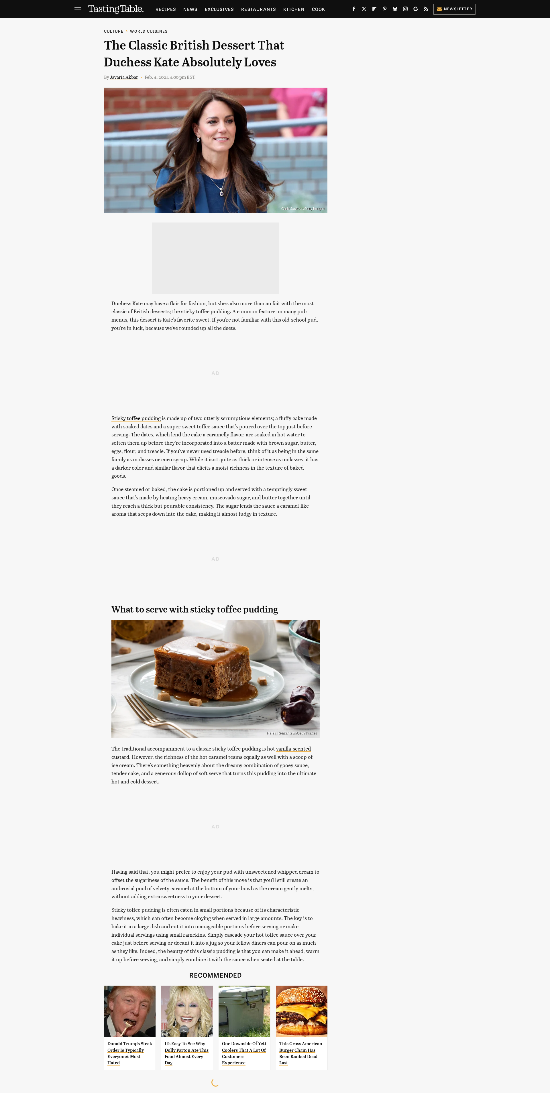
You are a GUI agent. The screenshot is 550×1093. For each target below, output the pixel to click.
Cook (318, 9)
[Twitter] (364, 10)
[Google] (416, 10)
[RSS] (426, 10)
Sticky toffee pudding (136, 418)
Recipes (166, 9)
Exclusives (219, 9)
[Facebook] (354, 10)
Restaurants (258, 9)
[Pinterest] (385, 10)
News (190, 9)
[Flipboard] (374, 10)
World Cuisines (149, 31)
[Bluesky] (395, 10)
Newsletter (458, 8)
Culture (113, 31)
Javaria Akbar (124, 77)
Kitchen (293, 9)
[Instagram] (405, 10)
